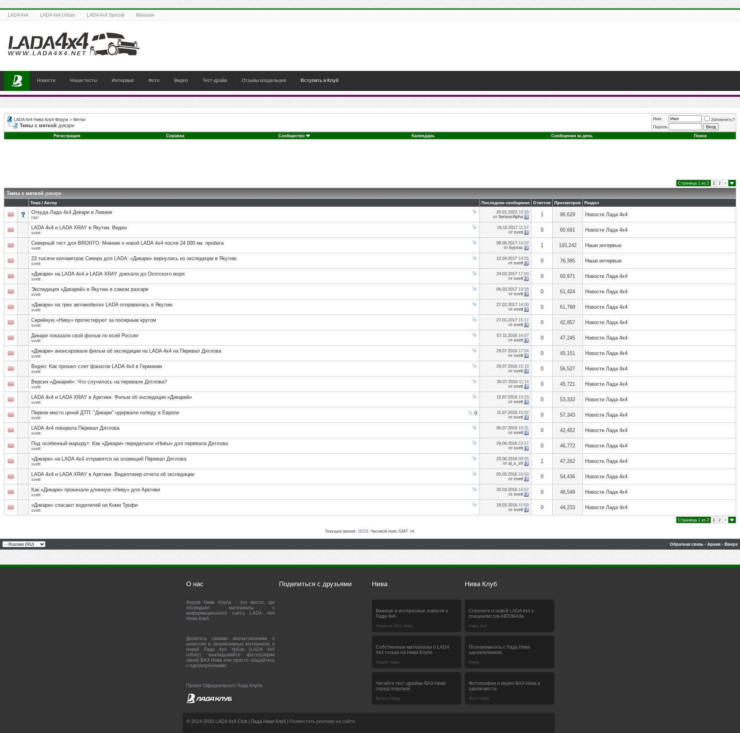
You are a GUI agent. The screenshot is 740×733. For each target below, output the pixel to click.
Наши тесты (83, 80)
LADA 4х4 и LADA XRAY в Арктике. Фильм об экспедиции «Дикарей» (111, 397)
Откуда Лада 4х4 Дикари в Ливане (71, 212)
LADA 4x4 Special (105, 15)
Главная (17, 81)
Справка (175, 135)
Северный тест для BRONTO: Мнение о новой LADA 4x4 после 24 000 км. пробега (127, 243)
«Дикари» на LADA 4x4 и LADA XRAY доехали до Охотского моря (108, 274)
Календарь (423, 135)
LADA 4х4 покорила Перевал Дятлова (75, 428)
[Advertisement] (370, 162)
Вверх (731, 544)
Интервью (123, 80)
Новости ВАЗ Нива (394, 626)
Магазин (145, 15)
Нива (474, 662)
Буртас (516, 247)
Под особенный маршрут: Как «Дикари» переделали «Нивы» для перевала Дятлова (129, 443)
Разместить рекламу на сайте (322, 721)
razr (35, 217)
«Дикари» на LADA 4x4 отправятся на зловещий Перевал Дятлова (108, 459)
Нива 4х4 (478, 626)
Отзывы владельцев (264, 80)
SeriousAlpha (510, 216)
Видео (181, 80)
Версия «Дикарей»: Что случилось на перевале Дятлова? (99, 382)
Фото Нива (479, 698)
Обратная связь (686, 544)
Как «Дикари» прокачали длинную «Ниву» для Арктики (95, 490)
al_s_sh (515, 463)
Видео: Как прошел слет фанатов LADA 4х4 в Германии (96, 366)
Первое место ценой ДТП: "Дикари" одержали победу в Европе (105, 412)
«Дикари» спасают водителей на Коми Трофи (84, 505)
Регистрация (67, 135)
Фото (154, 80)
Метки (79, 119)
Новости (46, 80)
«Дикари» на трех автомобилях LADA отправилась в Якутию (102, 305)
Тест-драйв (215, 80)
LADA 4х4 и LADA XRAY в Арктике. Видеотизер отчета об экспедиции (112, 474)
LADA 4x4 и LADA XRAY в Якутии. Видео (79, 227)
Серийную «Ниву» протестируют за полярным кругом (93, 320)
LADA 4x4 (18, 15)
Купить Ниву (388, 698)
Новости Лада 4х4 (606, 214)
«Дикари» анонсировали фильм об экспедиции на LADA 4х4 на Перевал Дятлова (126, 351)
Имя (657, 118)
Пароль (660, 126)
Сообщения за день (572, 135)
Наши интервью (603, 245)
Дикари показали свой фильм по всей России (84, 335)
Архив (714, 544)
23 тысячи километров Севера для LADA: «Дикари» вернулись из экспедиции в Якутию (134, 258)
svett (35, 232)
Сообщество (291, 135)
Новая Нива (387, 662)
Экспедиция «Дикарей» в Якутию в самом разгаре (89, 289)
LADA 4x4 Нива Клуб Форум (41, 119)
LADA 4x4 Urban (57, 15)
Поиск (700, 135)
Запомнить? (723, 119)
